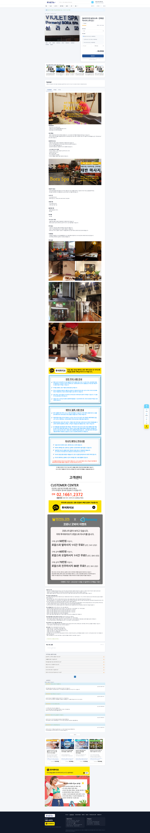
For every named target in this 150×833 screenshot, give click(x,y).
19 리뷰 (102, 25)
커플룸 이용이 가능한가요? (51, 659)
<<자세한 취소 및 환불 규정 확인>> (52, 638)
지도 (60, 89)
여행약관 (83, 814)
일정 (55, 89)
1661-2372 (49, 820)
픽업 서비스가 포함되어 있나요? (52, 664)
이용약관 (87, 814)
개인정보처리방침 (78, 814)
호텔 (46, 5)
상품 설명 (50, 89)
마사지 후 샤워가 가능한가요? (52, 669)
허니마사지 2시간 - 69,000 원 (89, 42)
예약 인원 (83, 28)
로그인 (104, 5)
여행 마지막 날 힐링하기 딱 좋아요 (57, 714)
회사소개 (67, 814)
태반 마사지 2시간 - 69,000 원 (89, 36)
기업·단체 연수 (71, 814)
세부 (71, 5)
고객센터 (98, 5)
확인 (74, 823)
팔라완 (67, 5)
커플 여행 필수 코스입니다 (55, 693)
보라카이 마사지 (53, 13)
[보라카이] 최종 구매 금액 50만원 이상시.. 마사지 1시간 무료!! (59, 10)
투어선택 (83, 33)
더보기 (75, 734)
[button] (53, 67)
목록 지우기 (102, 644)
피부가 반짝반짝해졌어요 (55, 724)
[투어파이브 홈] (51, 2)
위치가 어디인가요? (50, 667)
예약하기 (93, 56)
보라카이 (55, 5)
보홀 (75, 5)
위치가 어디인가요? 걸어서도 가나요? (54, 672)
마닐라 (51, 5)
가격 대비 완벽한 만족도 (55, 703)
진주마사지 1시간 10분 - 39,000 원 (90, 39)
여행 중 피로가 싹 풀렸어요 (56, 683)
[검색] (92, 2)
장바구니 (92, 5)
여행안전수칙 (99, 814)
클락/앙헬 (61, 5)
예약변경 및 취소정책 (92, 814)
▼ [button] (48, 5)
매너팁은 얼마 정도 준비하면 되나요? (53, 661)
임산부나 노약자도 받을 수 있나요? (53, 656)
